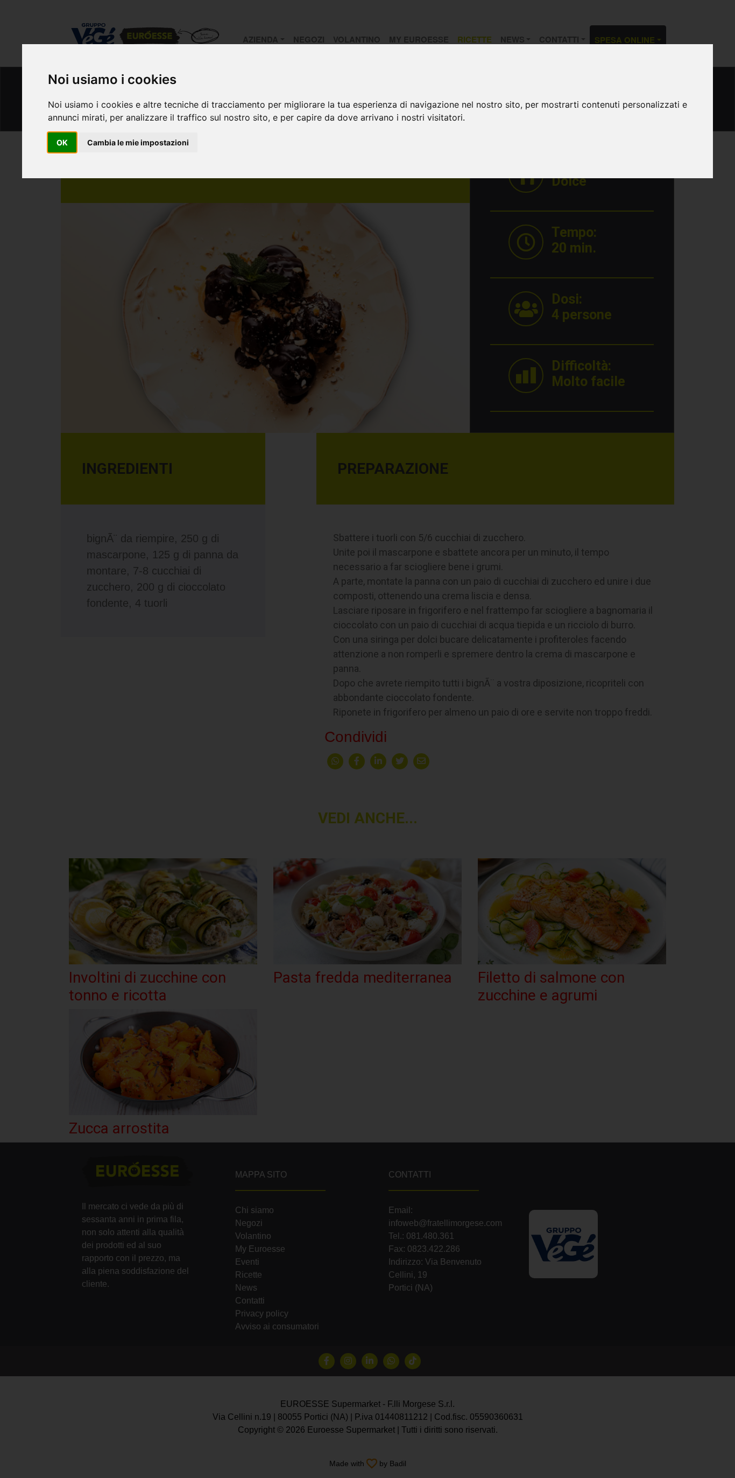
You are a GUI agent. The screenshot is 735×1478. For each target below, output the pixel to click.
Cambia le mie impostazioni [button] (138, 142)
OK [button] (62, 142)
